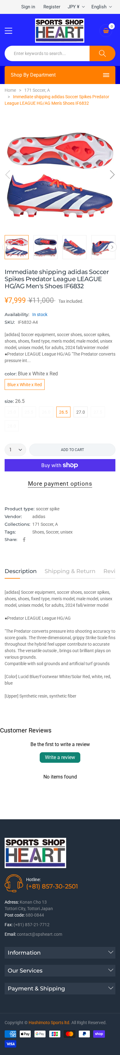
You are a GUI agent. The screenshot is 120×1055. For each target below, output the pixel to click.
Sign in (28, 7)
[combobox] (47, 53)
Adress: (12, 902)
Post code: (15, 915)
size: (15, 401)
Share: (11, 539)
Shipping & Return (70, 571)
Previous (6, 247)
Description (21, 571)
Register (51, 7)
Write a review (60, 757)
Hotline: (33, 879)
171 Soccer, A (45, 524)
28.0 (11, 426)
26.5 (63, 412)
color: (31, 374)
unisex (66, 532)
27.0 (80, 412)
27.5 (98, 412)
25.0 (11, 412)
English (98, 7)
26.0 (46, 412)
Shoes (38, 532)
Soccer (52, 532)
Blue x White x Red (24, 384)
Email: (10, 934)
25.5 (29, 412)
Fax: (9, 924)
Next (112, 247)
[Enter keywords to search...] (102, 53)
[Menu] (12, 30)
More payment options (60, 483)
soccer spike (47, 508)
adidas (38, 516)
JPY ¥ (73, 7)
